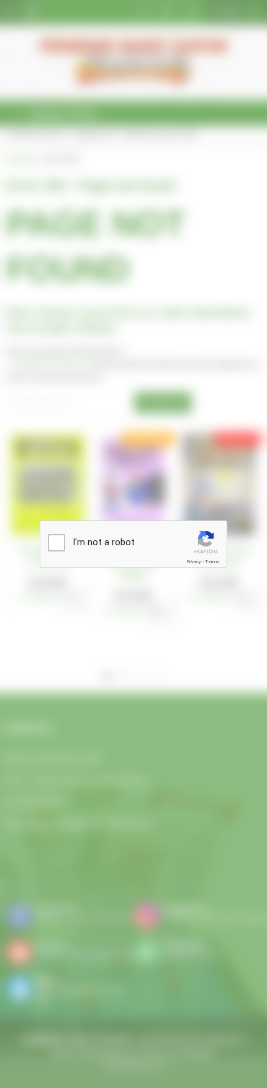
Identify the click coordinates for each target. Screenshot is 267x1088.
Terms (212, 561)
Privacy (193, 561)
